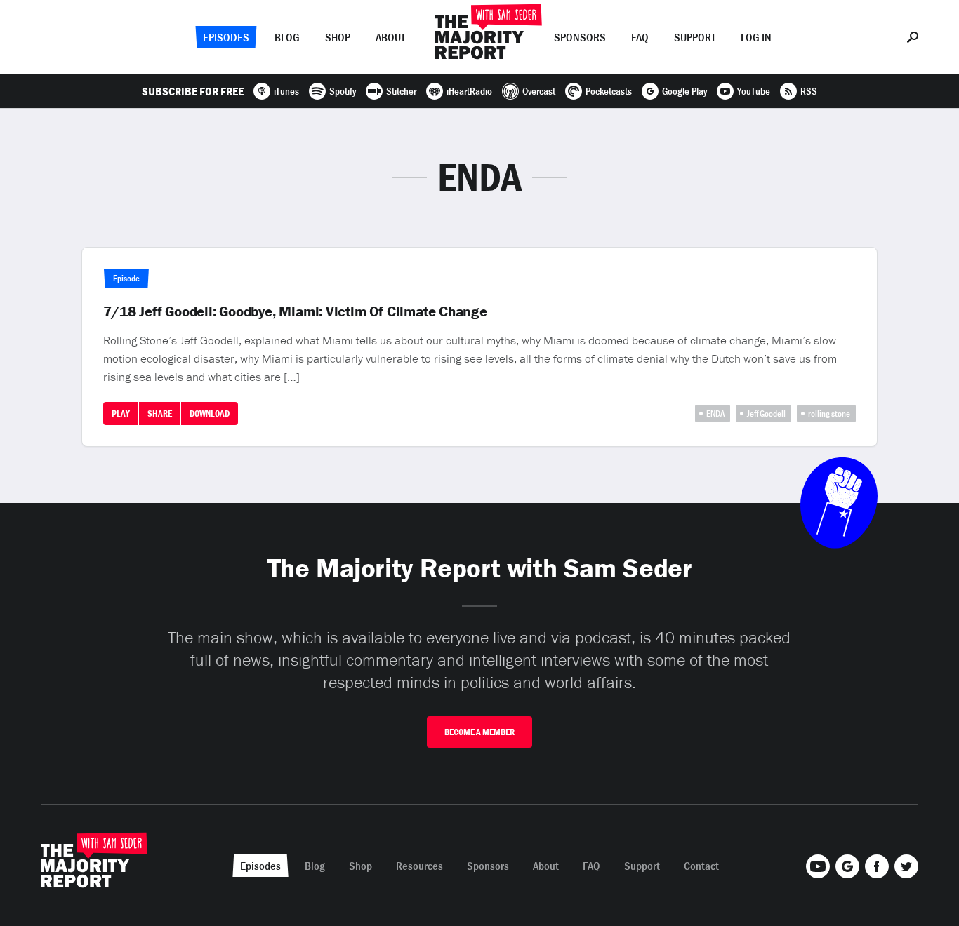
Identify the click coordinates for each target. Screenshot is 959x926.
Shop (337, 37)
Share (159, 414)
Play (121, 414)
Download (210, 414)
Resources (419, 865)
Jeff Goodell (766, 414)
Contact (701, 865)
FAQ (640, 37)
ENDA (715, 414)
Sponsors (580, 37)
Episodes (226, 37)
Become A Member (479, 732)
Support (694, 37)
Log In (756, 37)
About (390, 37)
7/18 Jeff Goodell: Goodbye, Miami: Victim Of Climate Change (295, 311)
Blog (287, 37)
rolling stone (829, 414)
